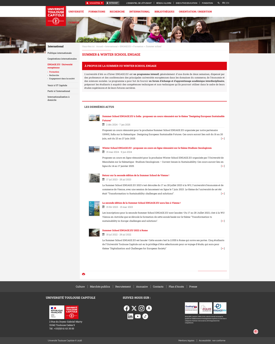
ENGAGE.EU (125, 46)
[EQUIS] (205, 307)
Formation (138, 46)
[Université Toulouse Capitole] (71, 311)
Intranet (113, 3)
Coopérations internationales (62, 58)
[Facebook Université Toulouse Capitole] (126, 307)
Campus (73, 22)
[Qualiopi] (191, 307)
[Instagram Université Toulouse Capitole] (141, 307)
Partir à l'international (59, 91)
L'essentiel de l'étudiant (139, 3)
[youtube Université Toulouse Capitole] (138, 315)
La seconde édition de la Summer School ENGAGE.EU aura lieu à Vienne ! (141, 202)
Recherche (117, 11)
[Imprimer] (84, 274)
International (139, 11)
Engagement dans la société (62, 78)
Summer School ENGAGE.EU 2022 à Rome (125, 230)
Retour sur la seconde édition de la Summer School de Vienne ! (135, 175)
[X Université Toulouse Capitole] (134, 307)
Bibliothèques (164, 11)
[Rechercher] (218, 3)
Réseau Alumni (163, 3)
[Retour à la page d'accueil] (56, 16)
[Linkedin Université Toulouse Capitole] (130, 315)
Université (76, 11)
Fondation (207, 3)
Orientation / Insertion (195, 11)
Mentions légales (186, 340)
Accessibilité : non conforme (212, 340)
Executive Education (186, 3)
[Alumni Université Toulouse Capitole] (149, 307)
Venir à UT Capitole (57, 85)
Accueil (99, 46)
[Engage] (220, 307)
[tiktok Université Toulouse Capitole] (145, 315)
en (227, 3)
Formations (97, 11)
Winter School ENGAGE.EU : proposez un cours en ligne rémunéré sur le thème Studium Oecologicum (157, 147)
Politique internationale (60, 52)
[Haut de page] (256, 331)
